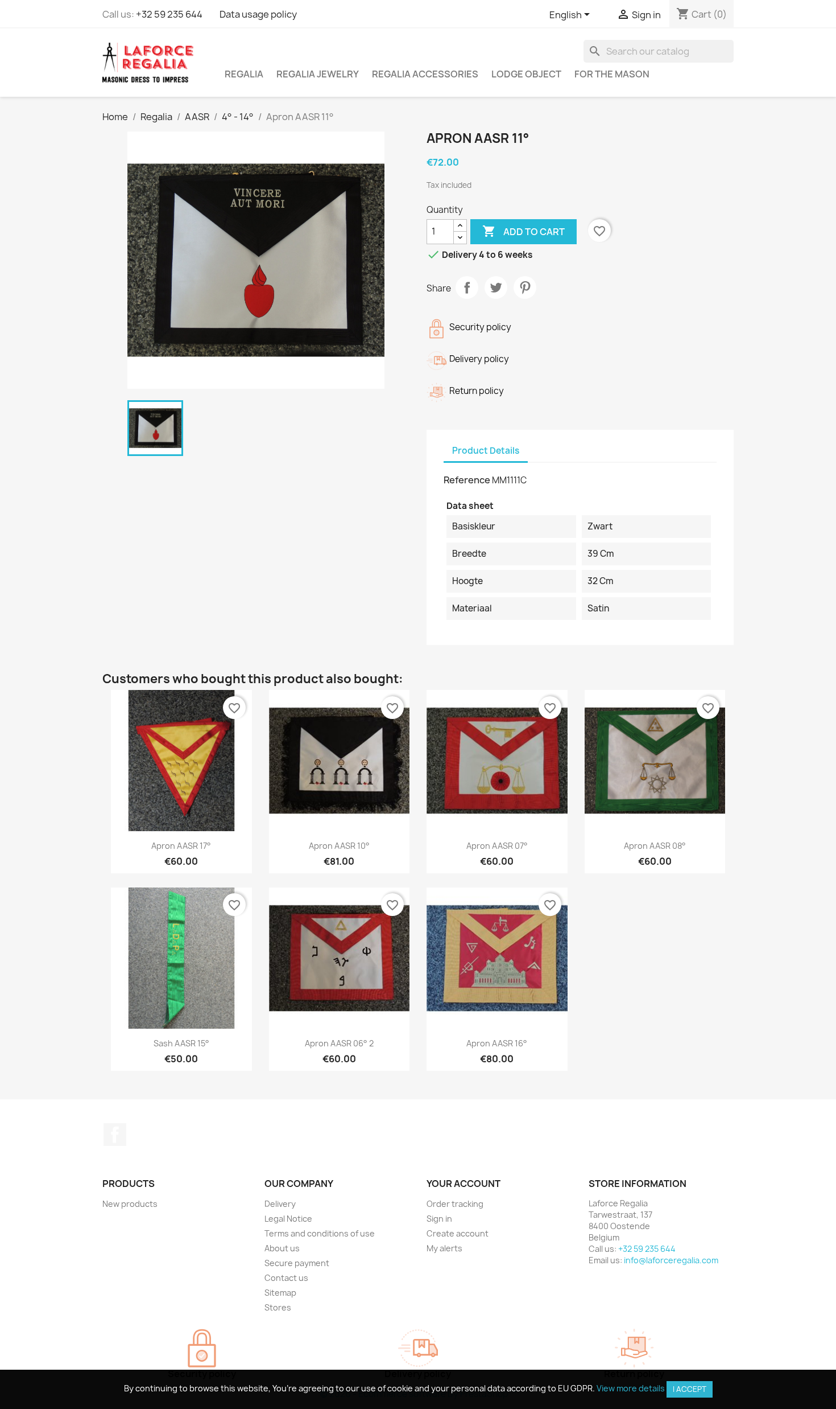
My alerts (444, 1248)
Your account (463, 1183)
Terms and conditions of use (319, 1233)
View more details (631, 1388)
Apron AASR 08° (655, 845)
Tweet (496, 287)
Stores (277, 1307)
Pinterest (525, 287)
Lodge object (526, 74)
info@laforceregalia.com (671, 1260)
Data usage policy (258, 14)
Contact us (286, 1277)
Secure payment (296, 1263)
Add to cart (523, 231)
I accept (689, 1389)
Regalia (244, 74)
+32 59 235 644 (169, 14)
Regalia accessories (425, 74)
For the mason (611, 74)
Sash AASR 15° (181, 1043)
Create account (458, 1233)
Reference (467, 480)
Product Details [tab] (485, 451)
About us (282, 1248)
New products (130, 1203)
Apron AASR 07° (497, 845)
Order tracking (455, 1203)
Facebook (115, 1134)
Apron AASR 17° (181, 845)
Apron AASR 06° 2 (339, 1043)
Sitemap (280, 1292)
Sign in (439, 1218)
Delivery (280, 1203)
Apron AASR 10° (339, 845)
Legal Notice (288, 1218)
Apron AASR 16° (496, 1043)
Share (467, 287)
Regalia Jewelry (317, 74)
